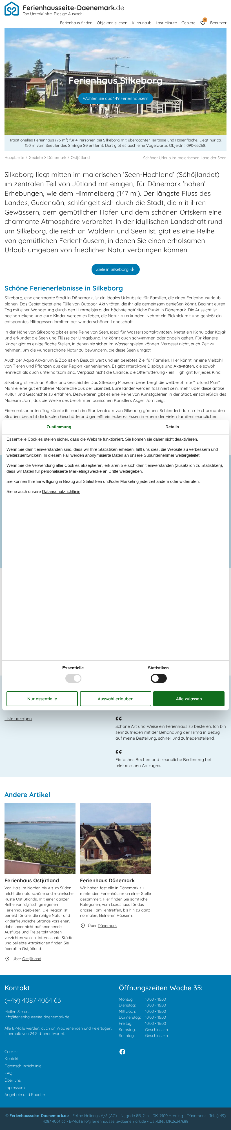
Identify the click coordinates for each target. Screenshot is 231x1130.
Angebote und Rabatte (25, 1094)
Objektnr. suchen (112, 22)
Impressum (15, 1087)
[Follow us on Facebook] (122, 1051)
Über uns (13, 1080)
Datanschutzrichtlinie (61, 491)
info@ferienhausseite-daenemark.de (37, 1016)
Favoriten (205, 19)
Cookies (12, 1051)
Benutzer (218, 22)
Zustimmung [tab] (58, 426)
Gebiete (188, 22)
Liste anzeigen (18, 718)
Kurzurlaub (141, 22)
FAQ (8, 1073)
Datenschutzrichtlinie (23, 1065)
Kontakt (11, 1058)
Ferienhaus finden (76, 22)
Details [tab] (172, 426)
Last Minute (166, 22)
